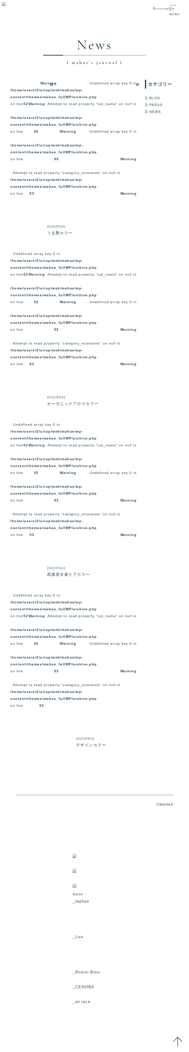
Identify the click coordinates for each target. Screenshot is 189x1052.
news (5, 48)
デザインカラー (91, 745)
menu (5, 34)
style (4, 41)
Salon (5, 27)
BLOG (154, 98)
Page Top (179, 1042)
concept (7, 13)
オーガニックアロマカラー (73, 404)
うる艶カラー (60, 233)
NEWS (155, 112)
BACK (15, 776)
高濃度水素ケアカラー (68, 574)
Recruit (7, 55)
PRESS (156, 105)
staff (4, 20)
